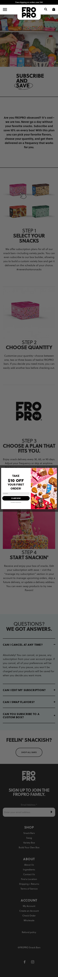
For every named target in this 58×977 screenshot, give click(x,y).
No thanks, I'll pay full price (16, 502)
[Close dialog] (55, 469)
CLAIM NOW (16, 498)
